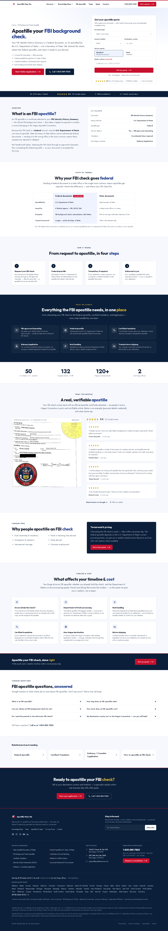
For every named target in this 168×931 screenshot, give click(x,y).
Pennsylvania (37, 892)
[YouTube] (24, 834)
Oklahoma (20, 892)
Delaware (70, 886)
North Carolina (136, 889)
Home (14, 25)
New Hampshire (96, 889)
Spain (98, 4)
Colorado (52, 886)
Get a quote (145, 4)
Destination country (131, 39)
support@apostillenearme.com (98, 861)
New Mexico (116, 889)
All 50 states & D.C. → (20, 895)
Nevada (86, 889)
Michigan (39, 889)
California (43, 886)
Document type (100, 30)
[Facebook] (13, 834)
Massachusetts (30, 889)
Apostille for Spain (37, 829)
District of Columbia (81, 886)
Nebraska (79, 889)
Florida (92, 886)
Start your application (68, 796)
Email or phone (103, 59)
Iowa (130, 886)
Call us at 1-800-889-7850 (41, 725)
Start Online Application (25, 71)
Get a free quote (99, 547)
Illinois (118, 886)
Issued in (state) (100, 39)
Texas (86, 892)
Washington (113, 892)
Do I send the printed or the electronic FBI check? (46, 716)
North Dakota (147, 889)
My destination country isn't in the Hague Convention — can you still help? (121, 716)
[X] (20, 834)
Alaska (21, 886)
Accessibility (145, 924)
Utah (91, 892)
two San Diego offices (58, 878)
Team (91, 4)
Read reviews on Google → (96, 502)
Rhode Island (47, 892)
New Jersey (107, 889)
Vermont (98, 892)
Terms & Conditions (134, 924)
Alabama (15, 886)
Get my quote (121, 70)
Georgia (99, 886)
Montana (71, 889)
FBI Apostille (81, 4)
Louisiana (150, 886)
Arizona (28, 886)
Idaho (112, 886)
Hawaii (106, 886)
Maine (14, 889)
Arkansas (35, 886)
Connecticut (61, 886)
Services (50, 4)
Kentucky (142, 886)
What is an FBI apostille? (46, 701)
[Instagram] (16, 834)
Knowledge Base (64, 4)
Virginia (105, 892)
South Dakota (69, 892)
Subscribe (150, 827)
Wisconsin (133, 892)
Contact (106, 4)
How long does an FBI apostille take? (121, 701)
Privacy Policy (122, 924)
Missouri (64, 889)
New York (126, 889)
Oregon (28, 892)
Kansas (135, 886)
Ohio (13, 892)
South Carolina (59, 892)
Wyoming (141, 892)
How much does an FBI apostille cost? (121, 709)
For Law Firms (50, 829)
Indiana (124, 886)
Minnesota (47, 889)
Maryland (21, 889)
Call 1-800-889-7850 (61, 71)
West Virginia (123, 892)
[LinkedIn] (27, 834)
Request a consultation (134, 861)
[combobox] (124, 34)
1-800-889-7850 (130, 4)
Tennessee (79, 892)
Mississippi (56, 889)
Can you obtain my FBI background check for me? (46, 709)
